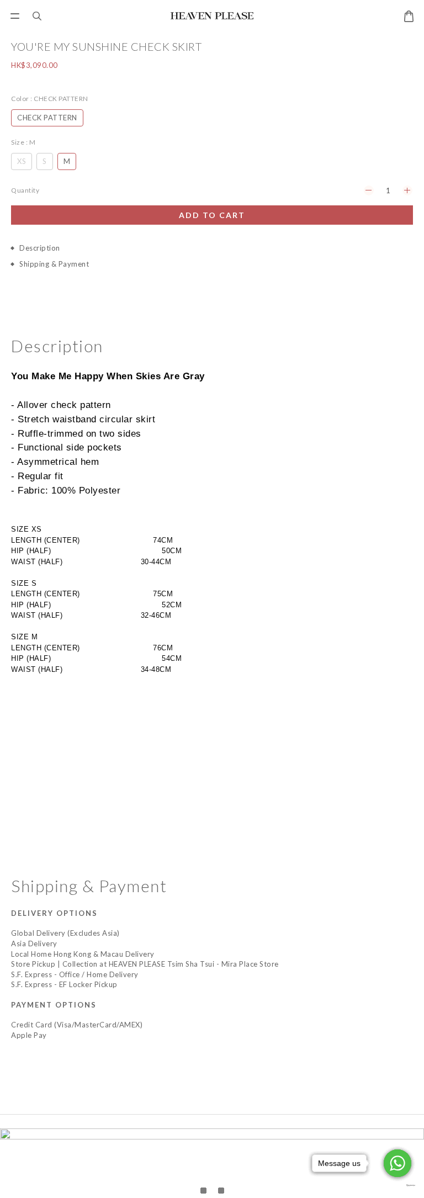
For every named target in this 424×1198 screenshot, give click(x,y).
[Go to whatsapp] (397, 1163)
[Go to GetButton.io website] (397, 1185)
